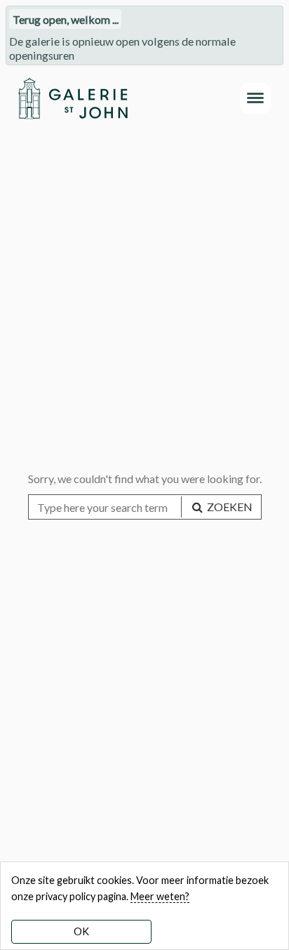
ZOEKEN (229, 506)
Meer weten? (159, 896)
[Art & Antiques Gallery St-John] (72, 98)
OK (81, 931)
